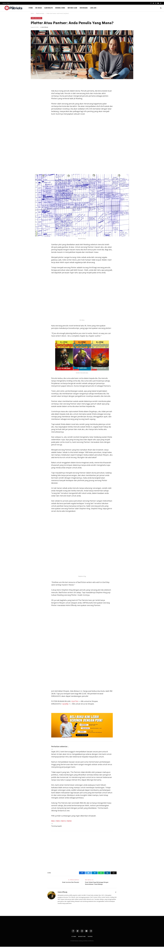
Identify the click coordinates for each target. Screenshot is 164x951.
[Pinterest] (33, 99)
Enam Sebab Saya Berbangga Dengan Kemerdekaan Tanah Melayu (96, 883)
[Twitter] (33, 91)
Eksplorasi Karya (36, 18)
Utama (31, 8)
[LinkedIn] (33, 95)
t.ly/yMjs (65, 704)
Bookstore (82, 936)
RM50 (69, 821)
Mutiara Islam (72, 8)
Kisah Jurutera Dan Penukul (70, 882)
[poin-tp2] (82, 737)
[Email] (33, 102)
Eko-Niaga (38, 8)
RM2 (53, 821)
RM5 (58, 821)
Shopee (90, 936)
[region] (98, 144)
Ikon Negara (84, 8)
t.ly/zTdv (74, 701)
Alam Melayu (48, 8)
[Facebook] (33, 87)
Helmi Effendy (44, 27)
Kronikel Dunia (60, 8)
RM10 (63, 821)
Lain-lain (93, 8)
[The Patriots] (13, 8)
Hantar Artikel (6, 3)
